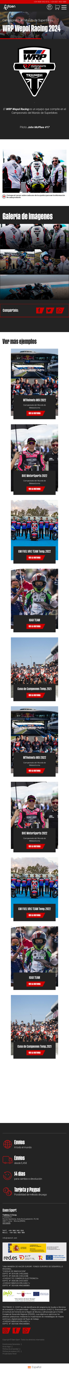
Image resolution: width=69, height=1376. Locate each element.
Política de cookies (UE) (11, 1351)
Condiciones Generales (11, 1344)
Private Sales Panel (10, 1354)
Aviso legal (7, 1347)
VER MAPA (6, 1223)
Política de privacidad (11, 1349)
